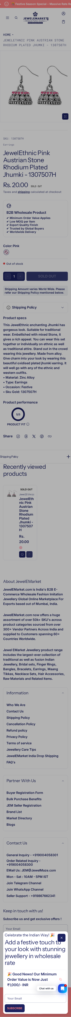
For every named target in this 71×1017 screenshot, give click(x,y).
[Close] (61, 938)
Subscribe (14, 1008)
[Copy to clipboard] (60, 979)
